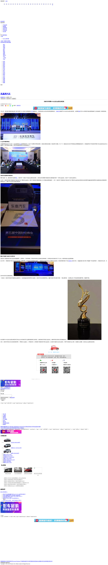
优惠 (4, 52)
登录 (1, 42)
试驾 (4, 45)
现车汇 (4, 55)
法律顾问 (40, 561)
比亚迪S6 (8, 427)
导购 (4, 47)
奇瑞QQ (19, 427)
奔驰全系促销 (8, 473)
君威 (3, 426)
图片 (4, 49)
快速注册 (4, 42)
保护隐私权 (31, 561)
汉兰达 (12, 442)
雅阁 (1, 426)
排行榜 (4, 31)
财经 (4, 64)
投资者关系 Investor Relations (14, 561)
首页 (4, 61)
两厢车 (4, 416)
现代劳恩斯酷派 (13, 427)
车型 (4, 48)
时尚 (4, 68)
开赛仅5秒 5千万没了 (7, 497)
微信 (6, 35)
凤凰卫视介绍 (49, 561)
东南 (79, 111)
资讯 (4, 62)
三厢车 (4, 415)
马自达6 (21, 426)
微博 (4, 35)
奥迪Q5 (5, 461)
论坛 (4, 56)
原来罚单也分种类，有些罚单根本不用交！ (12, 500)
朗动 (5, 427)
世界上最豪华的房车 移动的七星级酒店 (11, 495)
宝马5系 (24, 426)
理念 (16, 177)
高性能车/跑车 (6, 423)
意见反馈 (44, 561)
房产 (4, 70)
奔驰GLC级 (6, 459)
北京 (7, 1)
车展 (2, 36)
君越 (40, 426)
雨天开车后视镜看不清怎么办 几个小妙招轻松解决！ (14, 494)
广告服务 (22, 561)
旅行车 (4, 421)
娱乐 (4, 65)
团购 (4, 53)
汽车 (4, 69)
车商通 (5, 41)
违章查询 (5, 27)
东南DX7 (70, 260)
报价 (4, 51)
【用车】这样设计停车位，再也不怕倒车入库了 (14, 481)
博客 (4, 79)
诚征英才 (26, 561)
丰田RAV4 (6, 457)
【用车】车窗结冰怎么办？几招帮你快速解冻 (14, 485)
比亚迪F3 (36, 426)
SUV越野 (5, 419)
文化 (4, 75)
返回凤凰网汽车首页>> (5, 388)
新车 (4, 44)
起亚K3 (12, 426)
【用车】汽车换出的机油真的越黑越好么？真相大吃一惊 (16, 482)
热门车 (4, 414)
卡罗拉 (33, 426)
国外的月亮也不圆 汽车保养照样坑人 (11, 498)
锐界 (12, 453)
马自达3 (2, 427)
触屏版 (4, 26)
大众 (21, 143)
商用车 (8, 41)
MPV (4, 420)
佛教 (4, 82)
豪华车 (4, 417)
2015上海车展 (6, 38)
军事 (4, 78)
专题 (2, 41)
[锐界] (7, 453)
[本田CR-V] (7, 447)
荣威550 (22, 427)
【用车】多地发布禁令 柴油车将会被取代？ (13, 479)
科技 (4, 71)
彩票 (4, 81)
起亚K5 (18, 426)
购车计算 (5, 28)
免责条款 (36, 561)
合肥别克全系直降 (28, 473)
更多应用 (2, 21)
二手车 (4, 57)
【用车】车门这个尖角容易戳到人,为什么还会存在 (15, 478)
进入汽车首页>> (4, 491)
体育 (4, 66)
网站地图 (9, 42)
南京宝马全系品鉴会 (38, 474)
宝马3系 (9, 426)
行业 (4, 59)
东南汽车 (19, 105)
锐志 (27, 426)
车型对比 (5, 30)
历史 (4, 77)
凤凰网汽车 (5, 94)
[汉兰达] (7, 442)
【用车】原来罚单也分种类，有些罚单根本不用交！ (15, 484)
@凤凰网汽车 (7, 387)
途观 (5, 454)
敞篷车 (4, 424)
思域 (15, 426)
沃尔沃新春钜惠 (18, 473)
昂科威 (5, 455)
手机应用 (5, 25)
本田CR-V (13, 447)
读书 (4, 73)
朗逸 (5, 462)
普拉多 (30, 426)
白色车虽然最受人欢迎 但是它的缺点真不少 (12, 496)
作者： (2, 387)
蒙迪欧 (6, 426)
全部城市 (52, 4)
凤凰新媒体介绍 (4, 561)
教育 (4, 74)
